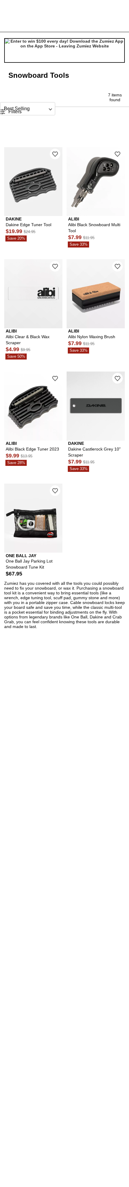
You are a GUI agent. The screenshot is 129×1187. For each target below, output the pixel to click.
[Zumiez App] (64, 50)
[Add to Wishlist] (55, 154)
